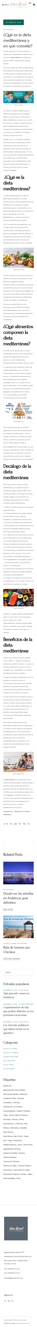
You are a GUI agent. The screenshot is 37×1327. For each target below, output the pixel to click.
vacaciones (7, 1170)
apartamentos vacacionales (14, 1090)
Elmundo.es (21, 269)
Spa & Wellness (9, 1060)
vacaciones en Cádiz (21, 1170)
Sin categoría (8, 29)
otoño (26, 1136)
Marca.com (21, 421)
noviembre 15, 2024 (10, 1022)
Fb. (5, 1301)
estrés (21, 1119)
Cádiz (5, 1115)
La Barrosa (19, 1123)
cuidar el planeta (23, 1111)
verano (23, 1174)
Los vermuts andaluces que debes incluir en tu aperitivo (16, 1029)
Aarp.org (20, 608)
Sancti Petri (27, 1144)
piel (4, 1140)
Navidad (23, 1127)
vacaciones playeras (11, 1174)
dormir (14, 1119)
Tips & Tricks (24, 990)
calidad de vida (9, 1098)
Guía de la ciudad (9, 943)
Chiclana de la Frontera (12, 1106)
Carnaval (20, 1098)
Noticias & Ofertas (10, 1052)
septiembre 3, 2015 (15, 934)
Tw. (12, 1301)
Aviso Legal (7, 1320)
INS (9, 1301)
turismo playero (24, 1165)
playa (10, 1140)
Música (6, 1127)
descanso (7, 1119)
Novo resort (8, 1132)
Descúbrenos (8, 811)
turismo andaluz (9, 1157)
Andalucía (7, 1085)
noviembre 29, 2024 (10, 990)
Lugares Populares (26, 1004)
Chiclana (16, 1102)
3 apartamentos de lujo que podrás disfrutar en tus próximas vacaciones (18, 1011)
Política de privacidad (19, 1320)
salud (20, 1144)
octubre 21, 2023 (13, 22)
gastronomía (8, 1123)
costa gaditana (9, 1111)
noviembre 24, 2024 (10, 1004)
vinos (18, 1178)
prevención (17, 1140)
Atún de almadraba (10, 1094)
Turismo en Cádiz (10, 1165)
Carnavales (7, 1102)
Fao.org (21, 105)
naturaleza (14, 1127)
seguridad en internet (11, 1149)
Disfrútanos (7, 814)
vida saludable (9, 1178)
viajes (29, 1174)
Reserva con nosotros (22, 811)
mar (25, 1123)
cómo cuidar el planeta (18, 1115)
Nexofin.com (20, 774)
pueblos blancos (9, 1144)
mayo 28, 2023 (13, 880)
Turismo (21, 1153)
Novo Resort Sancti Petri (13, 1136)
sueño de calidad (10, 1153)
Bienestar (23, 1094)
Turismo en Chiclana (11, 1161)
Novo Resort (15, 57)
